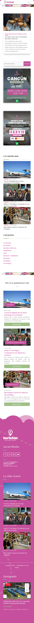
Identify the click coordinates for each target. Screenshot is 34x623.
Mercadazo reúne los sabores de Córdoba (15, 228)
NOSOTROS (6, 258)
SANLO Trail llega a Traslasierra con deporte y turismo (16, 205)
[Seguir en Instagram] (14, 454)
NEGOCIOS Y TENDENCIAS (10, 256)
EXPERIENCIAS (7, 250)
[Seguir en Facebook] (5, 454)
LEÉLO (5, 253)
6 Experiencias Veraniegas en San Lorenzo (16, 602)
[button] (5, 596)
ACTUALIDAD (23, 37)
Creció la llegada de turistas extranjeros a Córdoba (14, 182)
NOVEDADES (6, 261)
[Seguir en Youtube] (18, 454)
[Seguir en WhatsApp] (17, 101)
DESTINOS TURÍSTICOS (11, 39)
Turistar (9, 37)
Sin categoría (7, 263)
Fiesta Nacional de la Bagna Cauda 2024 (16, 34)
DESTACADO (6, 245)
